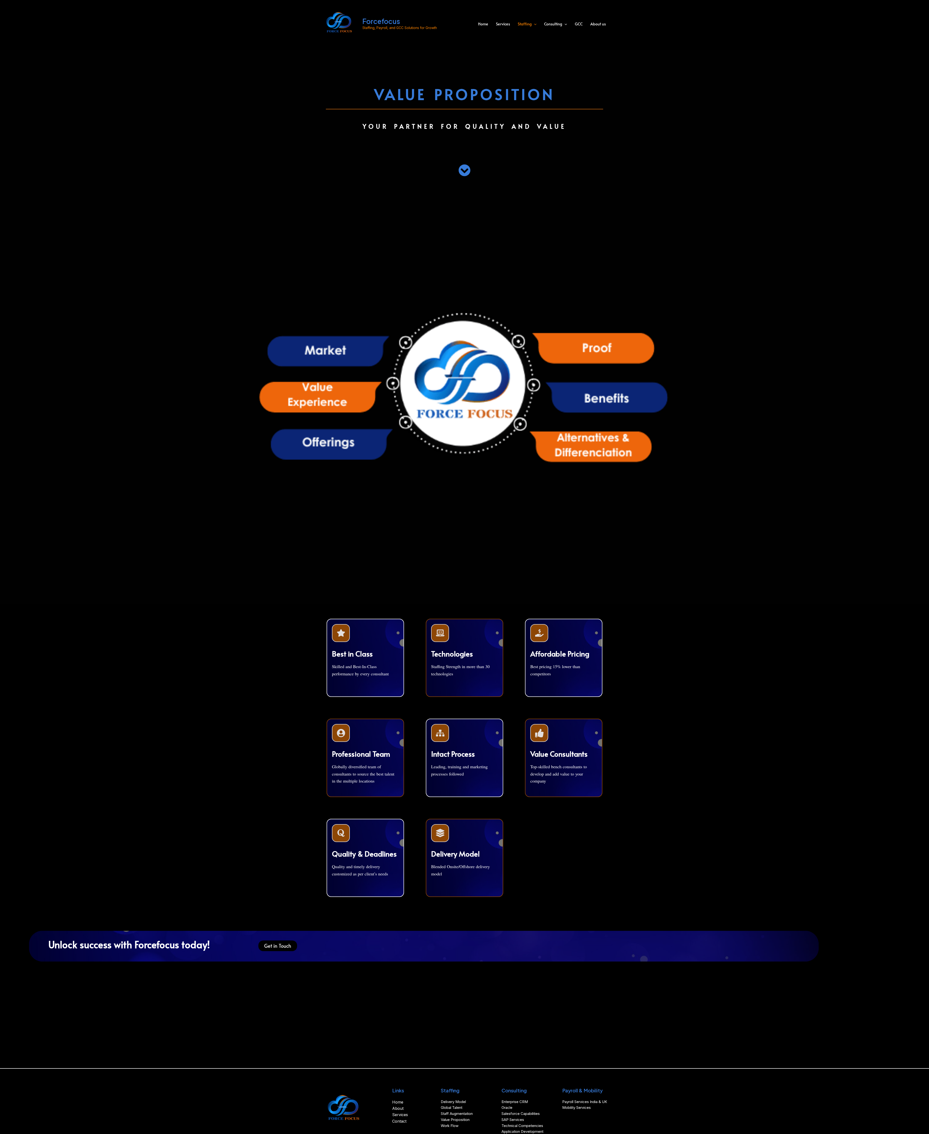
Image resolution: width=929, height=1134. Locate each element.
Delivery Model (453, 1101)
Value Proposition (455, 1119)
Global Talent (451, 1107)
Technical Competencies (522, 1125)
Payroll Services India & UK (584, 1101)
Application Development (522, 1131)
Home (483, 23)
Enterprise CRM (515, 1101)
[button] (534, 24)
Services (503, 23)
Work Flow (449, 1125)
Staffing (525, 23)
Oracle (507, 1107)
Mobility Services (576, 1107)
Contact (399, 1121)
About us (598, 23)
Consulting (553, 23)
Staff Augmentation (457, 1113)
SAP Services (513, 1119)
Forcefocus (381, 21)
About (398, 1108)
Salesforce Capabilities (521, 1113)
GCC (579, 23)
